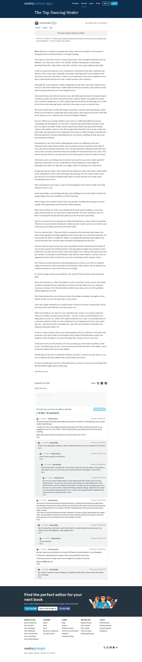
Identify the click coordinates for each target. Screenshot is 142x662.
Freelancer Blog (67, 636)
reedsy (34, 3)
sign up (46, 409)
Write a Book (85, 625)
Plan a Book (85, 628)
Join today (30, 608)
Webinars (65, 634)
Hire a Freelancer (30, 623)
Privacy (36, 653)
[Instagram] (107, 648)
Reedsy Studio (86, 623)
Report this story (41, 388)
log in (53, 409)
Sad (51, 27)
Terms (30, 653)
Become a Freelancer (50, 631)
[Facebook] (114, 648)
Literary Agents (105, 628)
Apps (48, 3)
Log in (114, 3)
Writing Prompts (105, 625)
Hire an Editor (29, 625)
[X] (104, 648)
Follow (54, 23)
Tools (98, 3)
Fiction (45, 27)
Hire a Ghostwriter (30, 634)
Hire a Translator (30, 636)
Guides (64, 625)
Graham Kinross (53, 418)
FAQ (25, 653)
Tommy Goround (53, 549)
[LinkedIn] (110, 648)
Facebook (63, 608)
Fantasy (37, 27)
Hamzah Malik (53, 443)
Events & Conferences (70, 631)
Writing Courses (67, 628)
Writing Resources (87, 634)
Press (45, 628)
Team (45, 625)
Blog (63, 623)
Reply (38, 437)
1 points (45, 443)
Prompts (75, 3)
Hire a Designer (29, 628)
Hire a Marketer (29, 631)
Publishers (103, 631)
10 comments (101, 23)
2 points (44, 418)
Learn (91, 3)
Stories (84, 3)
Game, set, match (63, 41)
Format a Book (86, 631)
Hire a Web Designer (31, 639)
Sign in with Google (46, 608)
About (45, 623)
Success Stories (49, 634)
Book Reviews (105, 623)
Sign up (106, 3)
